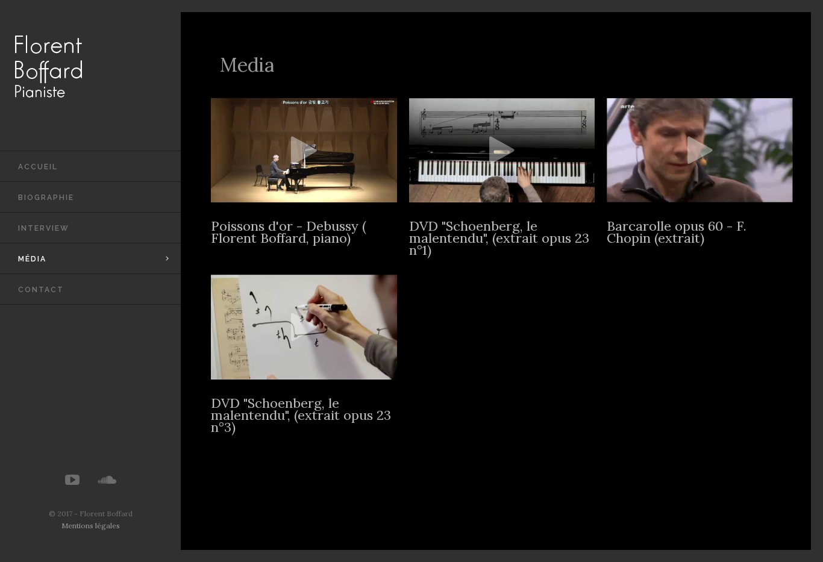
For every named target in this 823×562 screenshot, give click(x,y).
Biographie (46, 197)
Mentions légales (90, 525)
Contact (41, 289)
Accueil (38, 166)
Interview (43, 228)
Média (32, 259)
